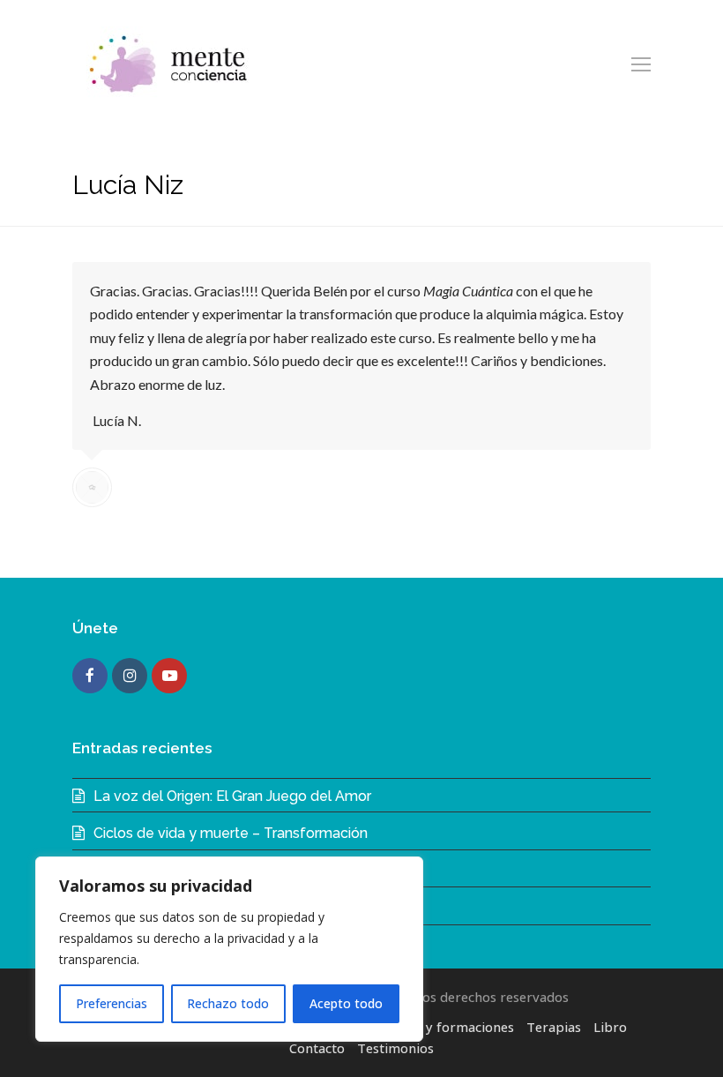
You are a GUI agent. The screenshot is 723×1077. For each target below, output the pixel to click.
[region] (229, 949)
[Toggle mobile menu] (641, 63)
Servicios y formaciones (441, 1027)
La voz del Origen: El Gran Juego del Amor (232, 796)
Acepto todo (346, 1003)
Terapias (553, 1027)
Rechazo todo (228, 1003)
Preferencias (111, 1003)
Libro (610, 1027)
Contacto (317, 1048)
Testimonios (395, 1048)
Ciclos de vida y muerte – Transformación (230, 833)
